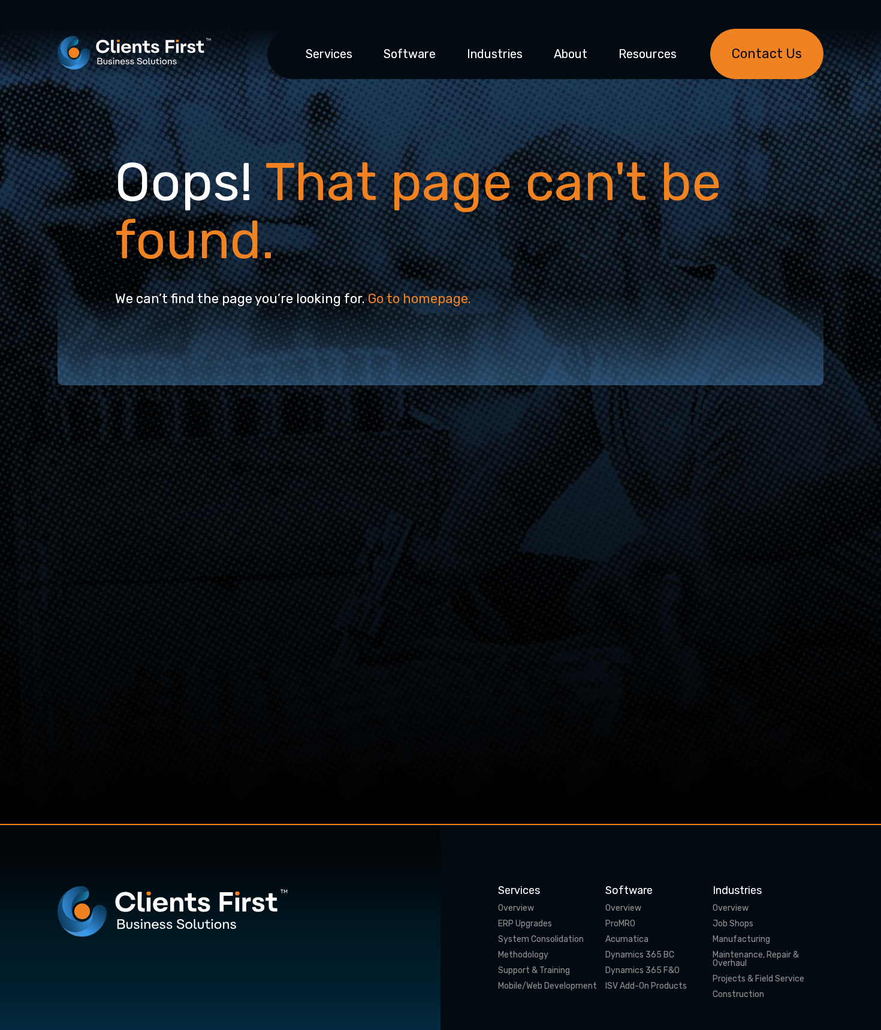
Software (410, 54)
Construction (738, 994)
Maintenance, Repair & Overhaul (756, 959)
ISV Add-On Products (646, 986)
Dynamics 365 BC (639, 955)
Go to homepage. (419, 299)
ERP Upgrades (525, 924)
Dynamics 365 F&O (642, 970)
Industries (495, 54)
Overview (516, 908)
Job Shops (733, 924)
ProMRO (620, 924)
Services (329, 54)
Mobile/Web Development (547, 986)
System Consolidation (541, 939)
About (570, 54)
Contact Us (767, 54)
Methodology (523, 955)
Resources (647, 54)
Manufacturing (741, 939)
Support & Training (534, 970)
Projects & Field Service (758, 979)
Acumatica (626, 939)
